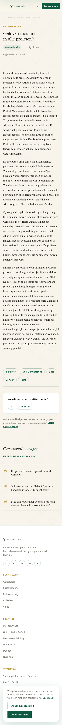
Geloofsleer (9, 581)
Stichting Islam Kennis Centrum (20, 676)
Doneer (7, 650)
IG (14, 563)
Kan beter (24, 406)
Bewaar (10, 379)
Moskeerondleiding (13, 638)
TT (22, 563)
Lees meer (48, 697)
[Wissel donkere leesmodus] (37, 6)
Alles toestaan (19, 714)
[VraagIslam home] (17, 6)
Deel (51, 371)
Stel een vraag (51, 6)
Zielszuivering (10, 594)
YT (6, 563)
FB (29, 563)
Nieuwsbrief (9, 644)
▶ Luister (11, 371)
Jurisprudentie (11, 587)
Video (6, 606)
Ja (11, 406)
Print (23, 379)
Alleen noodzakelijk (22, 705)
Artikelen (8, 600)
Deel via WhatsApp (32, 371)
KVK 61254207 (10, 682)
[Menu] (5, 6)
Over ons (8, 656)
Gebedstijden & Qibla (14, 632)
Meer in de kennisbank (17, 456)
